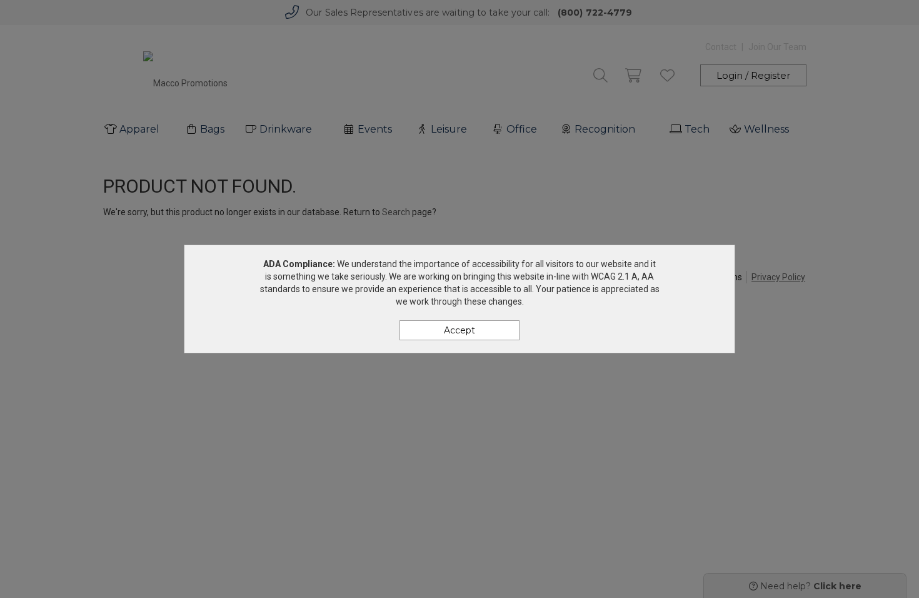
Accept (459, 330)
